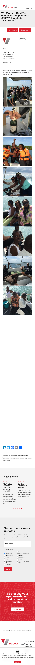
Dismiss (17, 662)
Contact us (17, 609)
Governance (29, 641)
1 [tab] (13, 508)
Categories (24, 30)
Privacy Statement (25, 659)
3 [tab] (17, 508)
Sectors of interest (9, 549)
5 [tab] (21, 508)
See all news (13, 30)
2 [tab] (15, 508)
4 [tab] (19, 508)
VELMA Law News (23, 40)
